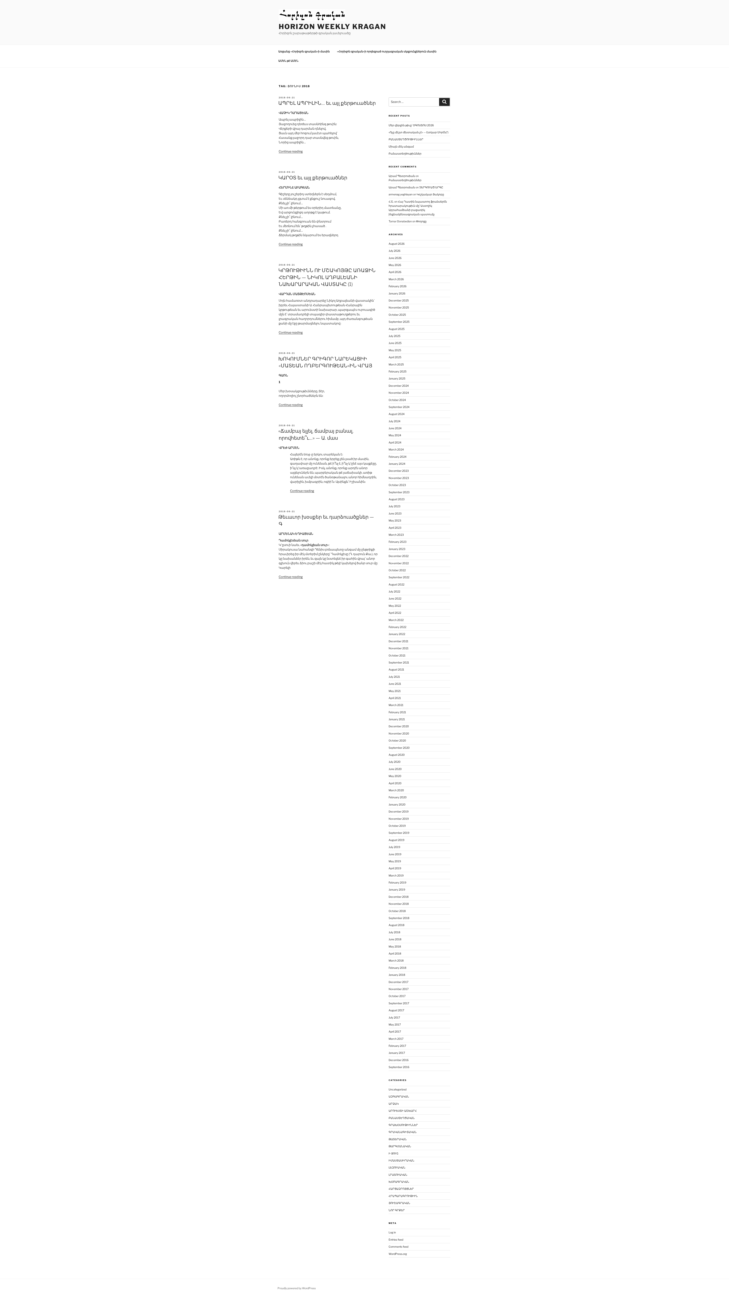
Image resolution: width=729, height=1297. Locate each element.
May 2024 (395, 435)
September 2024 (399, 407)
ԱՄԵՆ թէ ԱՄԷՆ (288, 60)
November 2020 (399, 733)
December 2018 (399, 896)
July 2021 (394, 676)
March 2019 (396, 875)
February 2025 (397, 371)
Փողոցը (421, 221)
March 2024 (396, 449)
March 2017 (396, 1038)
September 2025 (399, 321)
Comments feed (398, 1246)
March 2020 (396, 790)
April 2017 (395, 1031)
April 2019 (395, 868)
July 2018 (394, 932)
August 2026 (397, 243)
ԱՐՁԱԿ (394, 1103)
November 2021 (399, 648)
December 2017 (398, 982)
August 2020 (397, 754)
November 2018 (399, 903)
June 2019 (395, 854)
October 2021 (397, 655)
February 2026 (397, 286)
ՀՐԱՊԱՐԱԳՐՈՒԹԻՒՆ (403, 1196)
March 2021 (396, 705)
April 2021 (395, 698)
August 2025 (397, 329)
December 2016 (399, 1060)
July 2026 (394, 250)
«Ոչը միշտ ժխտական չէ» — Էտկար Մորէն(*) (418, 132)
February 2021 (397, 712)
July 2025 (394, 336)
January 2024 (397, 463)
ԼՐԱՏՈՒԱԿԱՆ (398, 1174)
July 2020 (395, 761)
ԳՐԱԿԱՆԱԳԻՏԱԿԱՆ (403, 1132)
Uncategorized (397, 1089)
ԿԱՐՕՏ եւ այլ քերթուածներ (312, 178)
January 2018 (397, 974)
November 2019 (399, 818)
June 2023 (395, 513)
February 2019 (397, 882)
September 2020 (399, 747)
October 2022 (397, 570)
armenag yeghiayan (401, 194)
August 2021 (396, 669)
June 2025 (395, 343)
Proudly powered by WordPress (297, 1288)
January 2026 (397, 293)
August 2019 (396, 840)
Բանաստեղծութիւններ (405, 153)
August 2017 (396, 1010)
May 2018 (395, 946)
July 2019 (394, 847)
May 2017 (395, 1024)
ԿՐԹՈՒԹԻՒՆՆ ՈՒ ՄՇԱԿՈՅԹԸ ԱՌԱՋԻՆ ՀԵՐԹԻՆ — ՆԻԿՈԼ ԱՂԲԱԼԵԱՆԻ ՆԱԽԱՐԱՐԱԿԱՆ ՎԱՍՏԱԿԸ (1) (327, 277)
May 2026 (395, 265)
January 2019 (397, 889)
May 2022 (395, 605)
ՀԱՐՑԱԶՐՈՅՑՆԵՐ (401, 1188)
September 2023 (399, 492)
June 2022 (395, 598)
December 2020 (399, 726)
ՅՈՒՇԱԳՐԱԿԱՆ (399, 1203)
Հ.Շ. (391, 201)
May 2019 (395, 861)
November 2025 (399, 307)
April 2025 (395, 357)
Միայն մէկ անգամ (401, 146)
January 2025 (397, 378)
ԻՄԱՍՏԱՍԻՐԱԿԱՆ (401, 1160)
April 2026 (395, 272)
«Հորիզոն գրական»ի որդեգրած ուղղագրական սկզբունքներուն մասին (386, 51)
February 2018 (397, 967)
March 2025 (396, 364)
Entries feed (396, 1239)
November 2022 (399, 563)
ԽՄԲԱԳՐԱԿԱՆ (399, 1181)
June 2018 (395, 939)
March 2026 (396, 279)
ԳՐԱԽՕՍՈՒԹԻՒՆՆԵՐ (403, 1125)
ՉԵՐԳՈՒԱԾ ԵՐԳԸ (431, 187)
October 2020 (397, 740)
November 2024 (399, 392)
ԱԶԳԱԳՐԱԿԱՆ (399, 1096)
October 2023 (397, 485)
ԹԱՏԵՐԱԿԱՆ (398, 1139)
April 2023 (395, 527)
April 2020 (395, 783)
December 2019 (399, 811)
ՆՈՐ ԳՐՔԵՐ (397, 1210)
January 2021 (397, 719)
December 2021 (398, 641)
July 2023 (394, 506)
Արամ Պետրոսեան (402, 176)
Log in (392, 1232)
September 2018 (399, 918)
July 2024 (394, 421)
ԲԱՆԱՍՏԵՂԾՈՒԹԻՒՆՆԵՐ (406, 139)
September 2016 (399, 1067)
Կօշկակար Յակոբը (430, 194)
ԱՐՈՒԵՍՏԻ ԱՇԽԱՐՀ (403, 1110)
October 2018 (397, 911)
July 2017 (394, 1017)
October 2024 (397, 400)
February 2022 (397, 627)
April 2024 (395, 442)
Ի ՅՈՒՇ (393, 1153)
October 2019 (397, 825)
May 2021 (395, 691)
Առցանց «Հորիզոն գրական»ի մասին (304, 51)
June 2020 (395, 769)
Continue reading (291, 151)
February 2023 (397, 541)
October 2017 (397, 996)
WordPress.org (398, 1253)
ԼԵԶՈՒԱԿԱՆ (397, 1167)
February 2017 (397, 1045)
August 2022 (396, 584)
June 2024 (395, 428)
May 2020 (395, 776)
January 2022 (397, 634)
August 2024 (397, 414)
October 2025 (397, 314)
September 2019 (399, 832)
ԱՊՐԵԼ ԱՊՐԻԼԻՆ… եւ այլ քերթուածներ (327, 103)
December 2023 (399, 470)
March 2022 (396, 620)
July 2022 (394, 591)
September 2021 (399, 662)
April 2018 (395, 953)
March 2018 (396, 960)
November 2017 (399, 989)
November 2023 (399, 478)
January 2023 (397, 549)
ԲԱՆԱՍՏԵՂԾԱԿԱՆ (402, 1117)
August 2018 (396, 925)
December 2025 (399, 300)
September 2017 (399, 1003)
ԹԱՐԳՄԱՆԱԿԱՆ (400, 1146)
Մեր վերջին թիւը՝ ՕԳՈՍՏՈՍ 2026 (411, 125)
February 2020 (398, 797)
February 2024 (397, 456)
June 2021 (395, 683)
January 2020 (397, 804)
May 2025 (395, 350)
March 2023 (396, 534)
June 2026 (395, 258)
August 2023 (397, 499)
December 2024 (399, 385)
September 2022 (399, 577)
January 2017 (397, 1052)
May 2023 (395, 520)
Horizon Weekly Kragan (332, 26)
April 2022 (395, 612)
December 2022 (399, 556)
